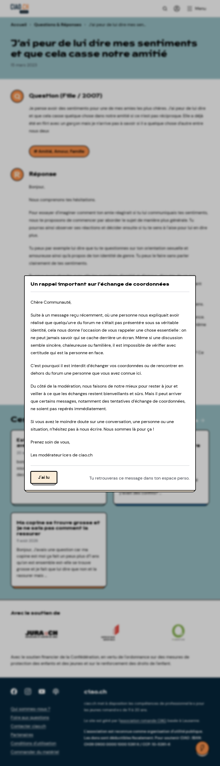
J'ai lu (44, 477)
